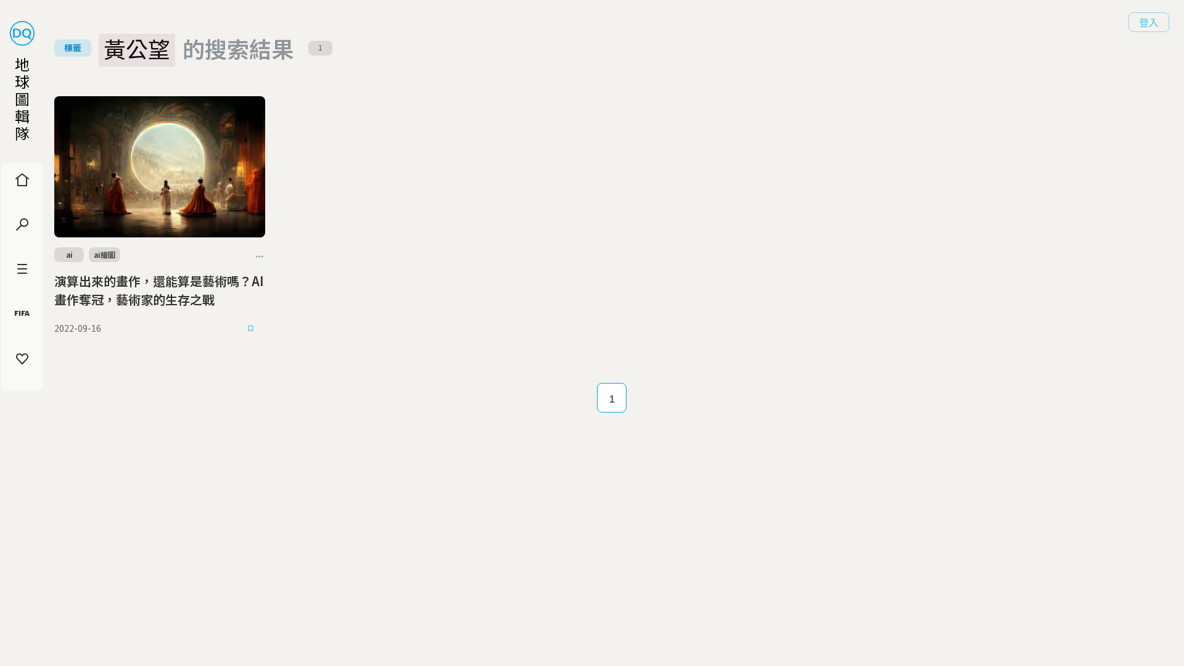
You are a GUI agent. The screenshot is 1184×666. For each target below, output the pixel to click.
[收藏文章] (250, 328)
